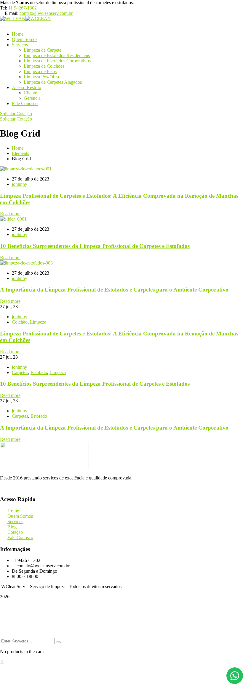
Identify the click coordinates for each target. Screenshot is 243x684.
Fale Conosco (25, 103)
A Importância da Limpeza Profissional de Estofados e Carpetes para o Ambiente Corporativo (114, 289)
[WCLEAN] (12, 18)
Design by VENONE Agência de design (121, 618)
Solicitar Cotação (16, 113)
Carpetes (20, 372)
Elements (20, 153)
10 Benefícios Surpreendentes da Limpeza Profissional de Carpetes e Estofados (95, 246)
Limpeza (38, 321)
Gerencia (32, 98)
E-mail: (11, 13)
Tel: (3, 7)
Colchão (20, 321)
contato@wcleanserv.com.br (46, 13)
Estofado (39, 372)
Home (17, 148)
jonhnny (19, 184)
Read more (10, 213)
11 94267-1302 (22, 7)
